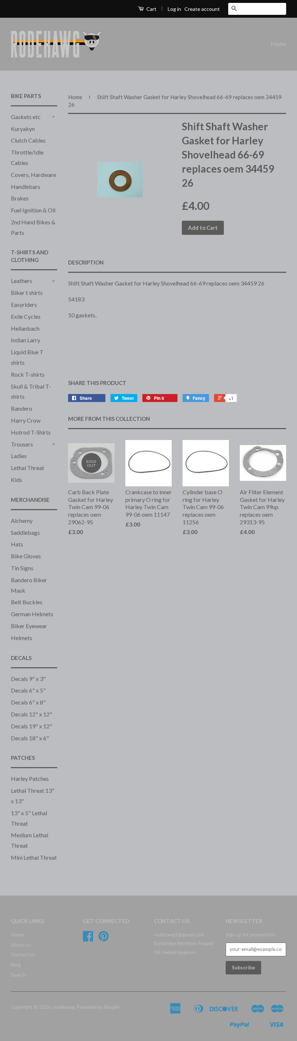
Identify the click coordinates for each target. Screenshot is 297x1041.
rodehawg (63, 1007)
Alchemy (22, 520)
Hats (17, 544)
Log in (174, 9)
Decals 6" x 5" (28, 690)
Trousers (22, 444)
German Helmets (32, 613)
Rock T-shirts (28, 374)
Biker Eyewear (29, 625)
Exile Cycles (26, 316)
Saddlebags (25, 532)
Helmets (21, 637)
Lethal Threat (27, 467)
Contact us (23, 954)
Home (278, 43)
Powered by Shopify (98, 1007)
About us (21, 945)
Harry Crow (26, 420)
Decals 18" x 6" (30, 738)
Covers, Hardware (33, 174)
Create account (202, 9)
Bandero (21, 408)
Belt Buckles (26, 601)
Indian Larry (25, 340)
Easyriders (24, 304)
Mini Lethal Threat (34, 857)
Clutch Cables (28, 140)
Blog (16, 965)
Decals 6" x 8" (28, 702)
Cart (150, 9)
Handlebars (25, 186)
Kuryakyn (23, 128)
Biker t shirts (27, 292)
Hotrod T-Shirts (31, 432)
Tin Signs (22, 567)
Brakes (20, 198)
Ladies (19, 455)
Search (18, 975)
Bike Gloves (26, 556)
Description (86, 262)
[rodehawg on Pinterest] (103, 938)
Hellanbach (25, 328)
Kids (16, 479)
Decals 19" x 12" (31, 726)
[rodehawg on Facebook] (88, 938)
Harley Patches (30, 778)
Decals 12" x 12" (31, 714)
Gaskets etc (26, 116)
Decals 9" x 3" (28, 678)
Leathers (21, 280)
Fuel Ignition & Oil (33, 210)
